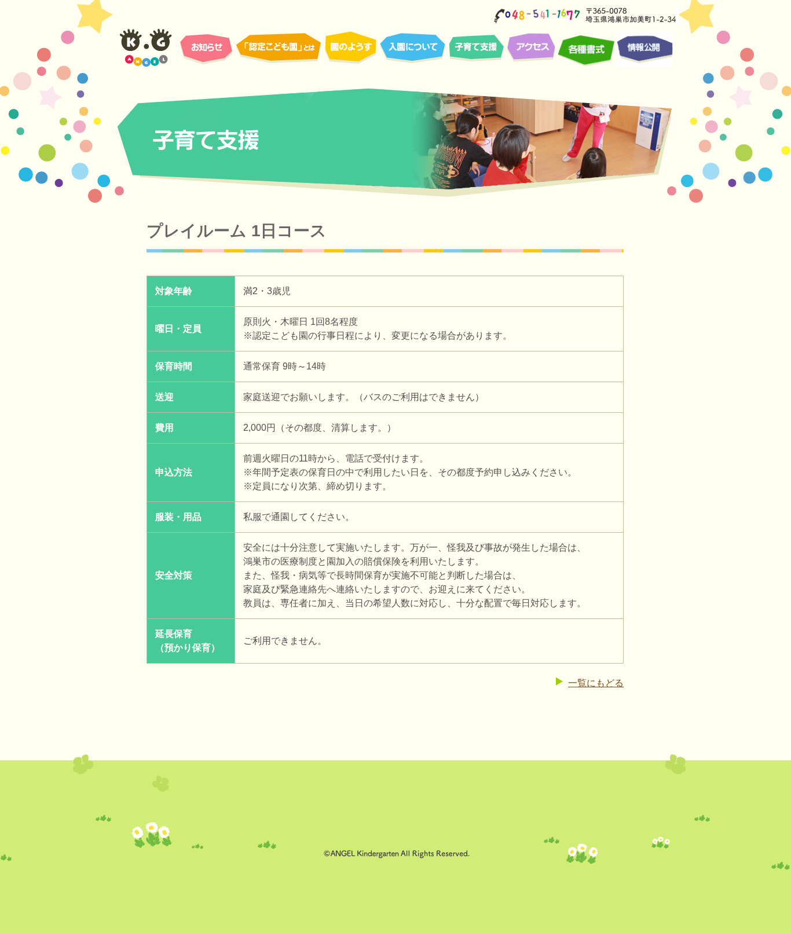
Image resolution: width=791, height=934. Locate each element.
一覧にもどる (596, 683)
